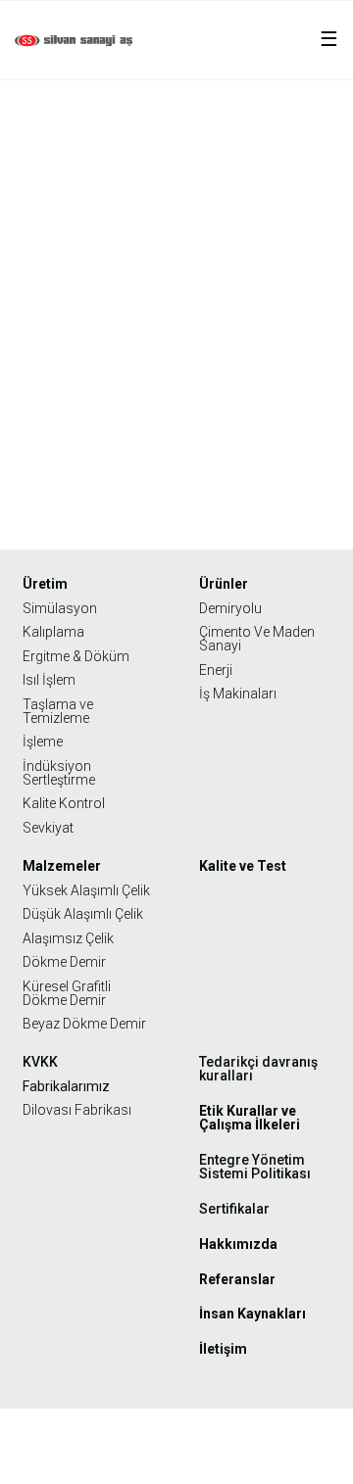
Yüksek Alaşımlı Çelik (86, 890)
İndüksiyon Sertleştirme (59, 773)
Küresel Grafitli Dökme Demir (67, 993)
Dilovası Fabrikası (77, 1110)
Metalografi (310, 151)
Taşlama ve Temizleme (58, 711)
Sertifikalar (234, 1209)
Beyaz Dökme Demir (84, 1023)
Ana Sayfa (181, 151)
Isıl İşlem (49, 680)
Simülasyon (60, 608)
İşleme (43, 741)
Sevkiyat (48, 828)
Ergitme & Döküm (76, 656)
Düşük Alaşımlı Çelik (83, 914)
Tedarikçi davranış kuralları (258, 1068)
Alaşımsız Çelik (68, 938)
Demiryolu (230, 608)
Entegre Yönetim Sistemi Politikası (255, 1166)
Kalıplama (53, 632)
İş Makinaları (238, 693)
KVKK (40, 1062)
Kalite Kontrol (64, 803)
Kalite (243, 151)
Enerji (215, 670)
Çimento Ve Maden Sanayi (257, 638)
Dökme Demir (64, 962)
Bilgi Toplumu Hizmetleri (176, 1454)
